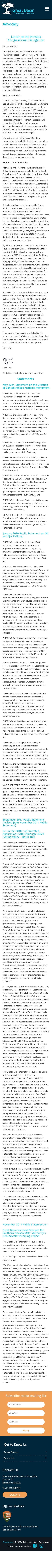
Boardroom (8, 1542)
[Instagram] (41, 1545)
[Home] (18, 14)
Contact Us (9, 1458)
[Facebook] (35, 1545)
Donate (14, 1495)
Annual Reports (11, 1452)
